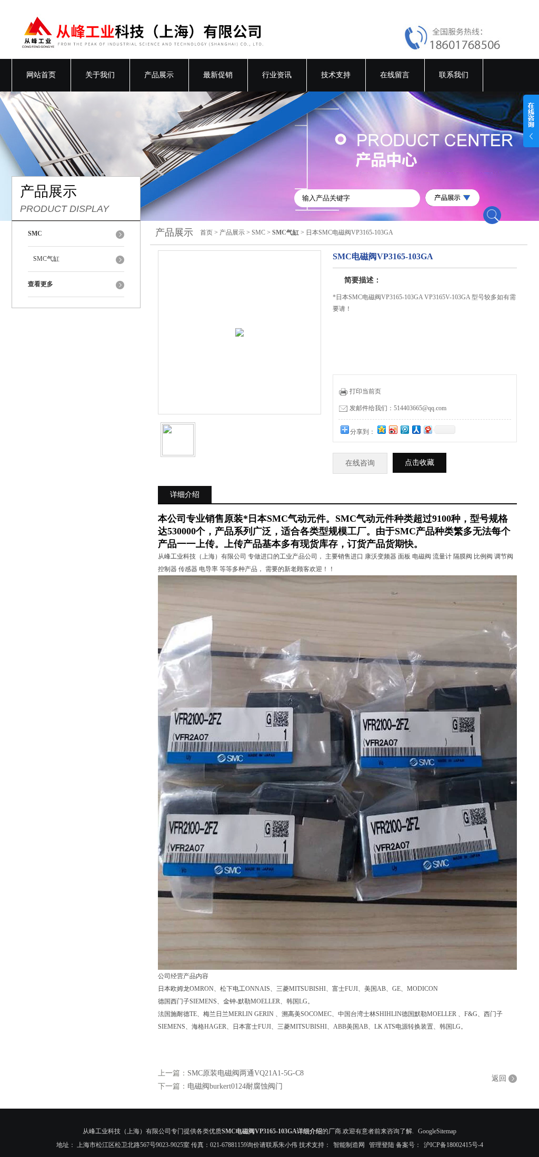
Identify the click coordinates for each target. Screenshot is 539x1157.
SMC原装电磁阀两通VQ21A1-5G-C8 (245, 1073)
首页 (206, 232)
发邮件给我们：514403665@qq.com (398, 408)
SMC (258, 232)
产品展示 (159, 75)
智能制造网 (349, 1145)
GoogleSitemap (437, 1131)
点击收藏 (419, 462)
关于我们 (100, 75)
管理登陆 (381, 1145)
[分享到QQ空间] (381, 429)
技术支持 (336, 75)
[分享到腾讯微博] (404, 429)
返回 (499, 1078)
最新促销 (218, 75)
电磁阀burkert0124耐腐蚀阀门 (235, 1086)
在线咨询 (360, 463)
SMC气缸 (46, 258)
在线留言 (395, 75)
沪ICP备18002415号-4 (453, 1145)
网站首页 (41, 75)
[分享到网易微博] (427, 429)
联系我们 (453, 75)
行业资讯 (277, 75)
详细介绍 (184, 495)
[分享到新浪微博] (392, 429)
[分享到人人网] (416, 429)
